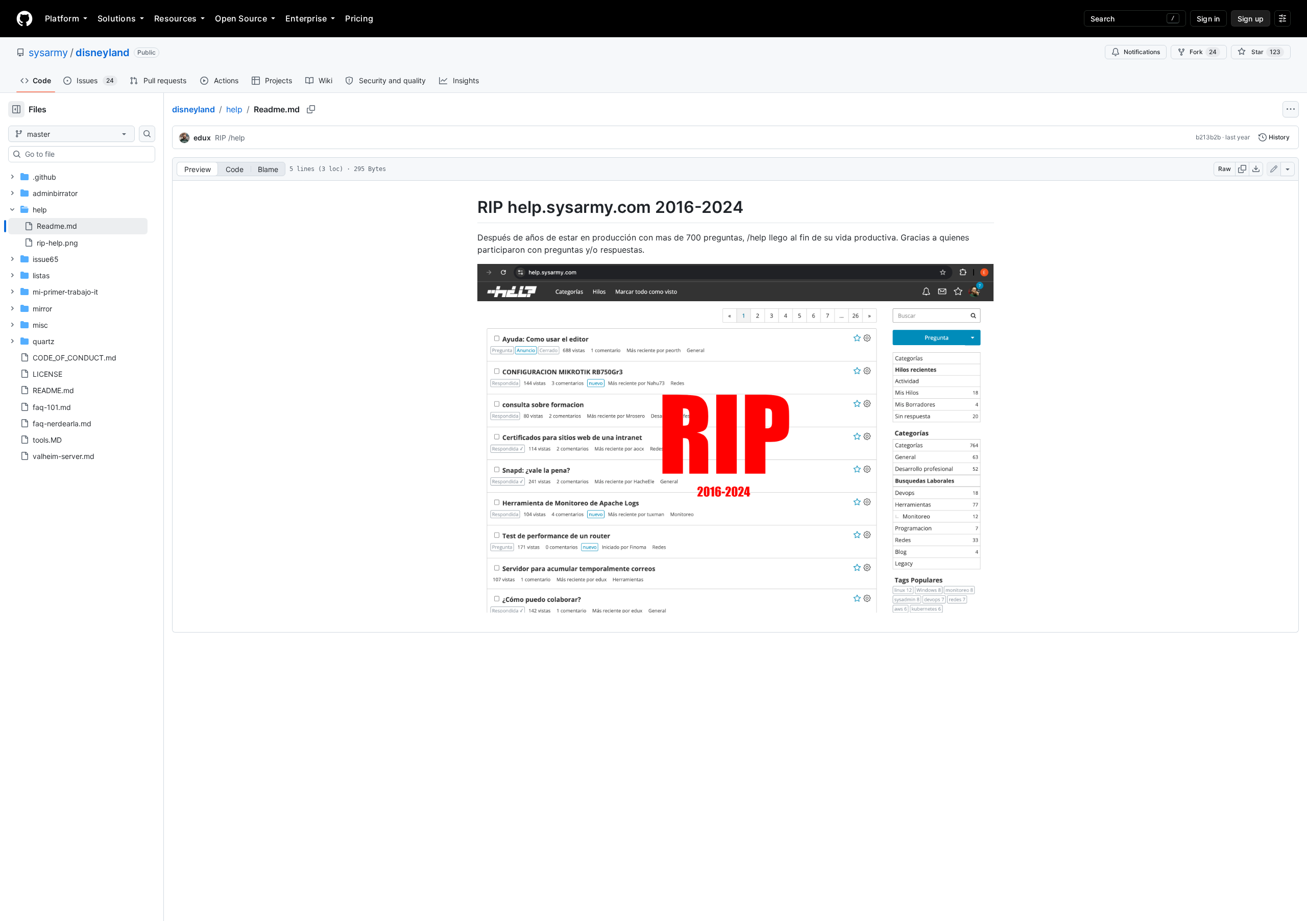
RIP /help (230, 137)
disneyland (103, 52)
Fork (1203, 52)
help (234, 109)
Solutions (117, 18)
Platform (62, 18)
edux (202, 137)
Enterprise (306, 18)
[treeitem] (78, 226)
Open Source (241, 18)
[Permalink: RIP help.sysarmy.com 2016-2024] (470, 207)
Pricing (359, 18)
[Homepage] (24, 18)
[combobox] (86, 154)
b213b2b (1208, 137)
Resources (175, 18)
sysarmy (48, 52)
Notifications (1142, 52)
